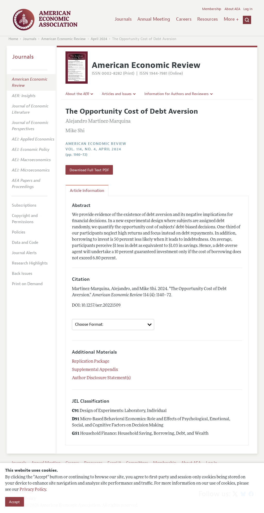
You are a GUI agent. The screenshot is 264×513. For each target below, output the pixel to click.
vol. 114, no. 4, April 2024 (93, 149)
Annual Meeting (153, 19)
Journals (123, 19)
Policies (18, 232)
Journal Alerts (24, 252)
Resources (207, 19)
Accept (14, 502)
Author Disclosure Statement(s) (101, 378)
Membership (211, 9)
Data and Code (25, 242)
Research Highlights (30, 263)
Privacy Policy (33, 490)
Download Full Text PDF (89, 170)
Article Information (87, 190)
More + (231, 19)
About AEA (232, 9)
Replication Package (90, 362)
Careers (184, 19)
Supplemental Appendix (95, 370)
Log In (247, 9)
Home (13, 39)
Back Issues (22, 273)
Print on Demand (27, 283)
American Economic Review (63, 39)
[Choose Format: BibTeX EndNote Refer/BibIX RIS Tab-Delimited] (113, 324)
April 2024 (99, 39)
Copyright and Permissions (25, 218)
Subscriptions (24, 205)
